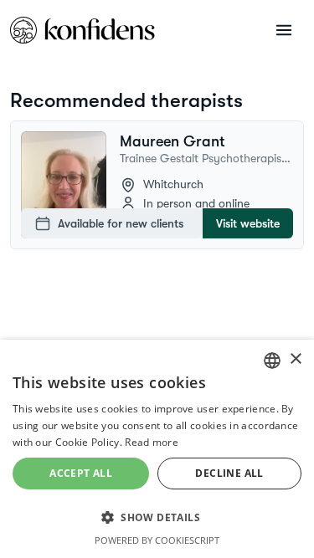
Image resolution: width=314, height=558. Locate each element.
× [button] (295, 359)
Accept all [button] (80, 473)
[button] (157, 517)
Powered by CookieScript (157, 540)
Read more (151, 442)
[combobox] (272, 360)
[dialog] (157, 449)
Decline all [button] (229, 473)
